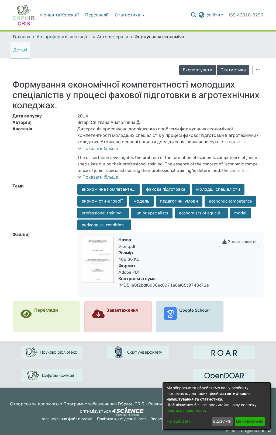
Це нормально (249, 421)
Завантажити (241, 242)
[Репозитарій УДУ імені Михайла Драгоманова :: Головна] (24, 15)
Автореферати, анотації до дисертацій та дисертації (64, 37)
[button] (97, 148)
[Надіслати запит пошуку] (194, 15)
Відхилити (222, 421)
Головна (21, 37)
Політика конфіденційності (121, 419)
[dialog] (217, 406)
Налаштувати (179, 421)
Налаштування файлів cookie (66, 419)
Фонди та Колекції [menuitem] (59, 15)
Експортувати (197, 70)
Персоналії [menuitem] (96, 15)
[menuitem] (129, 15)
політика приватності (186, 410)
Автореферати (112, 37)
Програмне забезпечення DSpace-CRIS (103, 404)
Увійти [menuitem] (213, 15)
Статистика (233, 70)
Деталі (20, 50)
